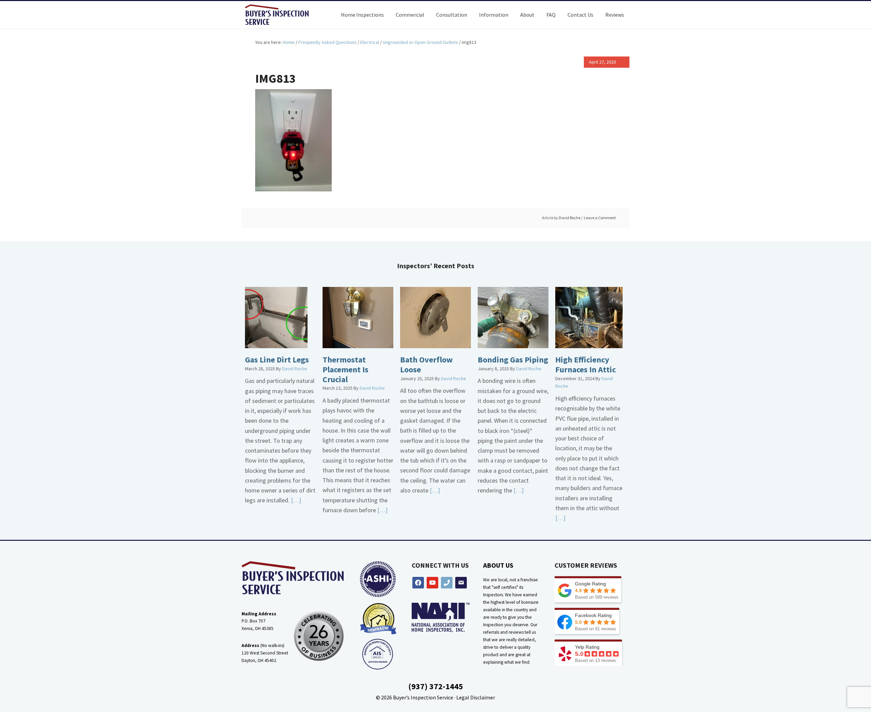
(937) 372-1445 (435, 686)
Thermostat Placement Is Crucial (345, 369)
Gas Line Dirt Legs (277, 359)
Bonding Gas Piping (513, 359)
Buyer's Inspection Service (282, 14)
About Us (498, 565)
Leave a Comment (600, 217)
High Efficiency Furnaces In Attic (585, 364)
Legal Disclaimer (475, 697)
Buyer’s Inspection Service (423, 697)
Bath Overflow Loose (426, 364)
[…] (295, 500)
